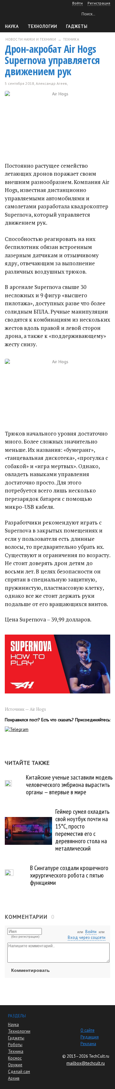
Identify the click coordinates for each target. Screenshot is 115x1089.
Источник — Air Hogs (25, 709)
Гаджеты (77, 26)
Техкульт (32, 13)
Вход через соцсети (86, 937)
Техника (15, 1051)
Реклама (88, 1043)
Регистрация (99, 3)
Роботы (15, 1044)
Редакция (89, 1037)
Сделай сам (19, 1071)
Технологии (42, 26)
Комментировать (30, 970)
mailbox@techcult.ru (85, 1063)
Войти (90, 931)
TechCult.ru (99, 1056)
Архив (13, 1078)
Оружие (15, 1065)
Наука (12, 26)
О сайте (87, 1030)
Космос (15, 1058)
